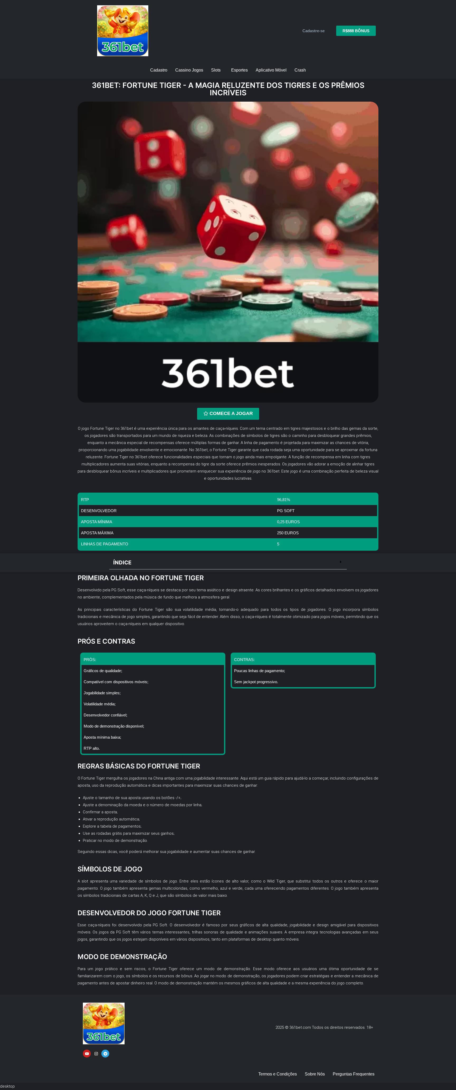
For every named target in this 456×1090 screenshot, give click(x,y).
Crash (300, 70)
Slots (216, 70)
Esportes (239, 70)
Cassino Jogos (189, 70)
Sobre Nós (315, 1074)
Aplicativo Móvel (271, 70)
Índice (122, 562)
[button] (228, 562)
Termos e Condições (277, 1074)
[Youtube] (87, 1054)
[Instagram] (96, 1054)
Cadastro (158, 70)
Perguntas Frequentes (353, 1074)
